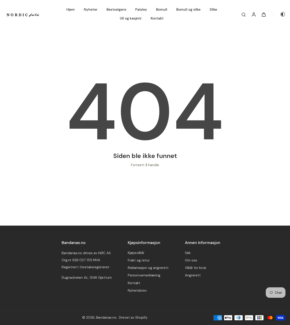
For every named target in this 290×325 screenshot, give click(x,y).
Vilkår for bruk (195, 268)
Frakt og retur (139, 260)
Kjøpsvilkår (136, 253)
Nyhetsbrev (137, 290)
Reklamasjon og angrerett (148, 268)
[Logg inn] (254, 14)
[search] (244, 14)
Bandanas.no (106, 317)
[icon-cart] (263, 14)
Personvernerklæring (144, 275)
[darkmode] (279, 14)
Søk (188, 253)
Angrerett (193, 275)
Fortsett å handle (145, 165)
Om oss (191, 260)
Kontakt (134, 283)
